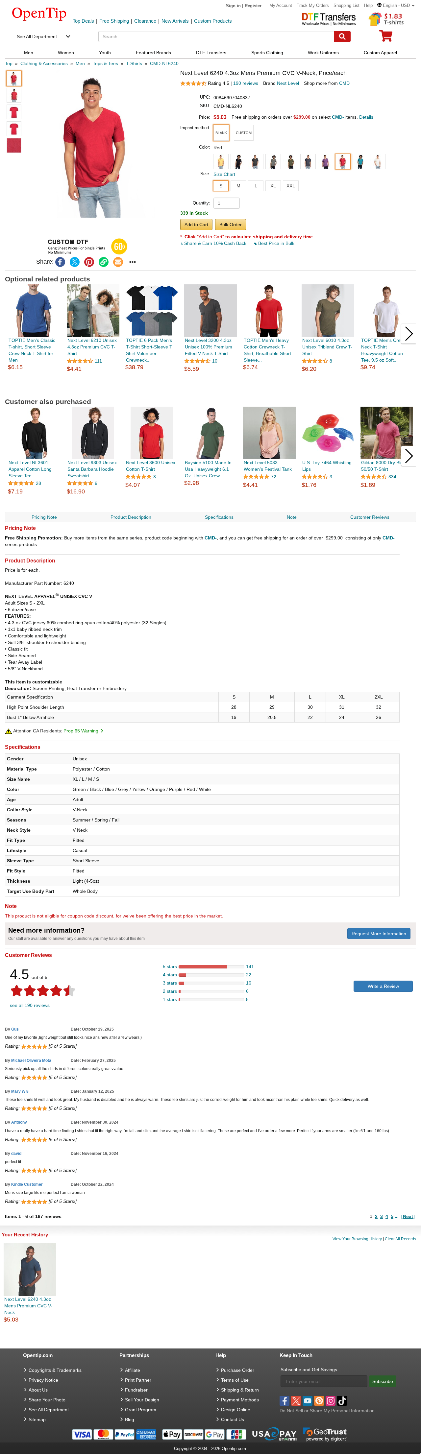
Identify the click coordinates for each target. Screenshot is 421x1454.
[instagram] (330, 1401)
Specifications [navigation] (219, 517)
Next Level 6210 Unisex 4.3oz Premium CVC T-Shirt (92, 347)
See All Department (37, 36)
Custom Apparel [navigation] (380, 52)
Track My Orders (313, 5)
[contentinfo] (39, 13)
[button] (395, 5)
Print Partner (138, 1380)
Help (368, 5)
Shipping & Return (240, 1390)
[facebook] (60, 262)
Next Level (288, 83)
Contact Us (232, 1419)
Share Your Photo (47, 1399)
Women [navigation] (66, 52)
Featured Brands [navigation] (153, 52)
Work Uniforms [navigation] (323, 52)
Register (253, 5)
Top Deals (83, 21)
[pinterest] (89, 262)
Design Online (235, 1409)
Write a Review (383, 986)
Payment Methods (240, 1399)
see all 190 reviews (30, 1005)
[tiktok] (342, 1401)
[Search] (342, 36)
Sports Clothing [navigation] (267, 52)
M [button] (238, 185)
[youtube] (307, 1401)
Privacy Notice (43, 1380)
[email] (118, 262)
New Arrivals (175, 21)
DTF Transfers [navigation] (211, 52)
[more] (132, 262)
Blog (129, 1419)
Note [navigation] (292, 517)
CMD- (211, 537)
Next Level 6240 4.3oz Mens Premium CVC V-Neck (28, 1306)
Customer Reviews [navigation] (369, 517)
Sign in (233, 5)
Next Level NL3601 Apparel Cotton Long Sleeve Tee (30, 469)
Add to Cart (196, 224)
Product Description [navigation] (131, 517)
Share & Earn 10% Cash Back (215, 243)
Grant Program (140, 1409)
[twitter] (75, 262)
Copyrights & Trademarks (55, 1370)
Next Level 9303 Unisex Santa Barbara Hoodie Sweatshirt (92, 469)
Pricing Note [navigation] (44, 517)
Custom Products (213, 21)
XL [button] (273, 185)
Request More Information (379, 933)
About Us (38, 1390)
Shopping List (346, 5)
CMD (344, 83)
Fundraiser (136, 1390)
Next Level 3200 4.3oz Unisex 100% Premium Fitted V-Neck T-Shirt (208, 347)
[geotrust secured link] (325, 1434)
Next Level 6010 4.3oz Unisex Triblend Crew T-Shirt (327, 347)
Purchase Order (237, 1370)
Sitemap (37, 1419)
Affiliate (132, 1370)
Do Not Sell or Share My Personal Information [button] (327, 1410)
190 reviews (245, 83)
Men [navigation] (28, 52)
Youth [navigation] (105, 52)
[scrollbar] (210, 388)
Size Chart (224, 174)
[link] (104, 262)
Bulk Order (230, 224)
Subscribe (382, 1381)
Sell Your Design (142, 1399)
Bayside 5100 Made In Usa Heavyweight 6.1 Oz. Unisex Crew (208, 469)
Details (366, 117)
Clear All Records (400, 1239)
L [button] (256, 185)
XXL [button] (290, 185)
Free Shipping (114, 21)
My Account (280, 5)
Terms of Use (235, 1380)
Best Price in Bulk (275, 243)
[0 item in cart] (385, 38)
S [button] (220, 185)
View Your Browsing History (357, 1239)
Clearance (145, 21)
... (397, 1216)
